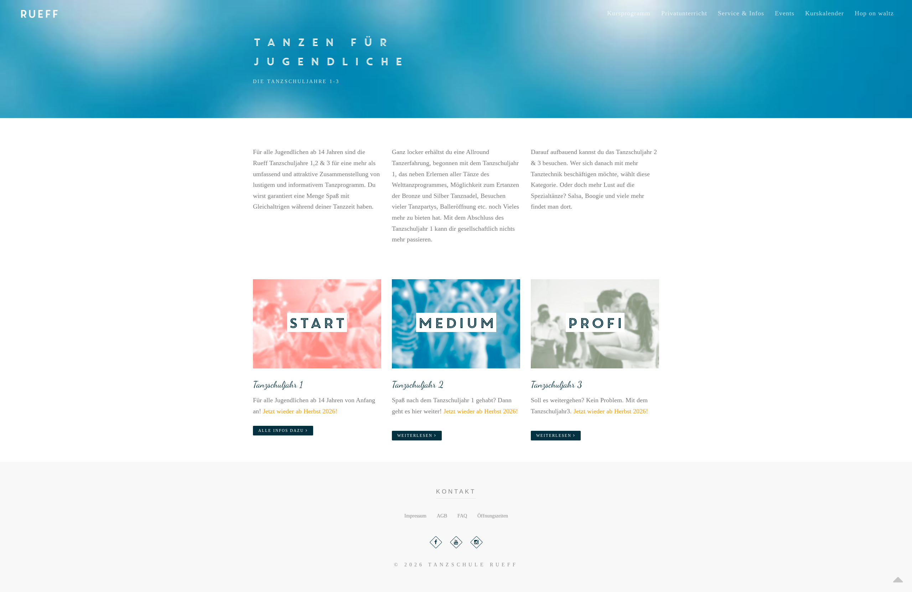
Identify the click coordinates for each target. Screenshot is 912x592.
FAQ (462, 516)
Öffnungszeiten (492, 516)
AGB (442, 516)
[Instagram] (476, 542)
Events (784, 13)
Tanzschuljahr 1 (278, 384)
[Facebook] (435, 542)
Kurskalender (824, 13)
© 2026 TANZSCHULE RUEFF (456, 564)
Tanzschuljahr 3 (556, 384)
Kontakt (456, 491)
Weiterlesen (415, 435)
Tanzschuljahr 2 (418, 384)
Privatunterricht (684, 13)
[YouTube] (456, 542)
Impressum (415, 516)
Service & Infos (741, 13)
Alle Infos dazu (282, 430)
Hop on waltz (874, 13)
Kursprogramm (629, 13)
